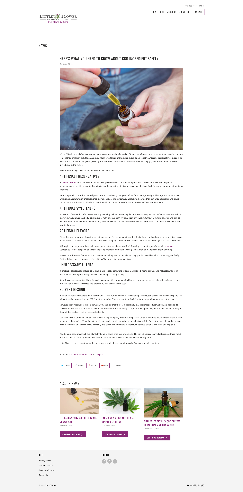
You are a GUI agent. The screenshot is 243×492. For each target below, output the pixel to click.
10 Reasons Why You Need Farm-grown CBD (78, 419)
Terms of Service (46, 465)
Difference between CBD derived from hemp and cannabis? (162, 423)
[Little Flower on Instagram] (109, 461)
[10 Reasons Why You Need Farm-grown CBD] (79, 401)
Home (154, 11)
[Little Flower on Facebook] (104, 461)
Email (118, 365)
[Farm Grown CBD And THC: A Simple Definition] (121, 401)
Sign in (201, 6)
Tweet (67, 365)
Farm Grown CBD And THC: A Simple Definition (118, 419)
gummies (169, 246)
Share (80, 365)
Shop (162, 11)
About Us (171, 11)
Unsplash (100, 354)
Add (106, 365)
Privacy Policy (45, 460)
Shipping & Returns (47, 470)
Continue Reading (71, 434)
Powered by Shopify (195, 485)
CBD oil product (69, 182)
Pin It (93, 365)
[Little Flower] (58, 20)
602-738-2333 (191, 6)
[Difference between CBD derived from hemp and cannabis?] (163, 402)
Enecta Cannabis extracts (80, 354)
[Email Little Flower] (115, 461)
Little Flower (50, 485)
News (43, 45)
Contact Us (184, 11)
